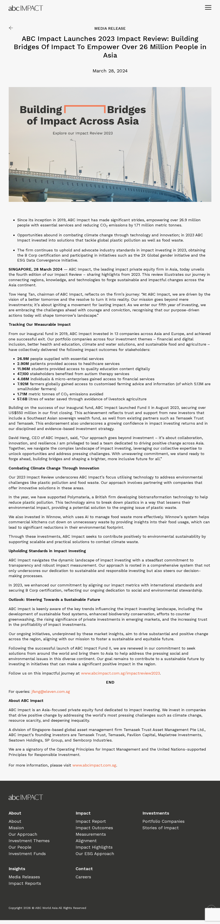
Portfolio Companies (163, 821)
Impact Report (91, 821)
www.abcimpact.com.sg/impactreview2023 (120, 673)
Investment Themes (29, 840)
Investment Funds (27, 853)
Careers (83, 876)
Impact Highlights (94, 847)
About (15, 813)
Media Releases (24, 876)
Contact (84, 868)
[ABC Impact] (59, 8)
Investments (155, 813)
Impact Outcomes (94, 827)
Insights (17, 868)
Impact (83, 813)
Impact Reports (25, 883)
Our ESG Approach (95, 853)
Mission (16, 827)
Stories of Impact (160, 827)
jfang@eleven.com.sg (51, 691)
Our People (20, 847)
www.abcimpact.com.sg (94, 765)
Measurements (91, 834)
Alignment (86, 840)
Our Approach (23, 834)
